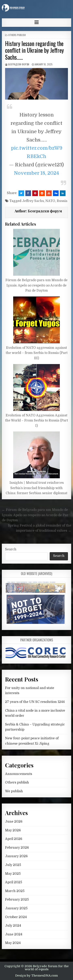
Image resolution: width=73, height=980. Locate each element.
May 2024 (13, 943)
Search (10, 549)
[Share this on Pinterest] (35, 193)
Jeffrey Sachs (33, 201)
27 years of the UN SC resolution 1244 (35, 702)
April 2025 (13, 882)
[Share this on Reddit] (42, 193)
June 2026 (14, 821)
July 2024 (13, 925)
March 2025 (15, 891)
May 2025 (13, 874)
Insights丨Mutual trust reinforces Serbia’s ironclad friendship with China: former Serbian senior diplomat (36, 488)
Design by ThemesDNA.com (36, 975)
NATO (50, 201)
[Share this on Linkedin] (62, 193)
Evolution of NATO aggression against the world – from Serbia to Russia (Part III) (37, 353)
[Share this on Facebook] (28, 193)
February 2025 (17, 899)
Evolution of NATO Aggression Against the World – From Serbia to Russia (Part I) (36, 421)
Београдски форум (18, 64)
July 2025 (13, 865)
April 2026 (13, 839)
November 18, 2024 (36, 173)
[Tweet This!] (21, 193)
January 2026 (16, 856)
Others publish (17, 35)
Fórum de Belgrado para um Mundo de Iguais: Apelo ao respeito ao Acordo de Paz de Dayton (36, 285)
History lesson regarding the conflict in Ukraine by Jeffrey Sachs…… (34, 50)
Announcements (18, 774)
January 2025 (16, 908)
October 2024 (16, 917)
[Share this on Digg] (56, 193)
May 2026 (13, 830)
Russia (62, 201)
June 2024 (13, 934)
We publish (14, 791)
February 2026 (17, 847)
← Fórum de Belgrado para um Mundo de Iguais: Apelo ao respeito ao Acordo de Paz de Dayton (35, 515)
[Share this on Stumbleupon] (49, 193)
